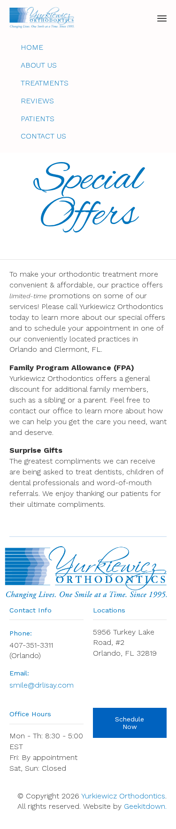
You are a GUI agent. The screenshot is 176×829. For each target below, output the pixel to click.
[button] (130, 723)
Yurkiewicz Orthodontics (123, 795)
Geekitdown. (145, 806)
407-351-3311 (31, 645)
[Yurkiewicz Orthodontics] (41, 17)
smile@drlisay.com (41, 685)
